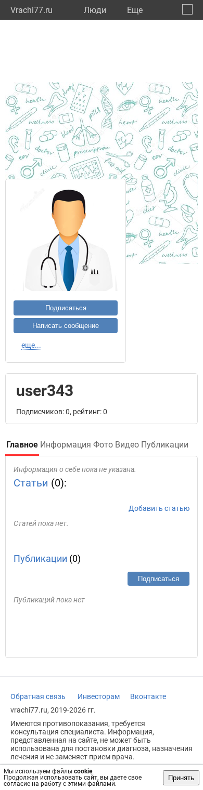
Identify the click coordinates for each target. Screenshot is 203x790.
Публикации (40, 558)
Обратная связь (38, 696)
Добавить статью (159, 508)
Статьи (31, 483)
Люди (95, 10)
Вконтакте (148, 696)
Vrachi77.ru (31, 10)
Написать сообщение (65, 326)
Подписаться (65, 308)
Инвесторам (99, 696)
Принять (181, 778)
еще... (31, 345)
